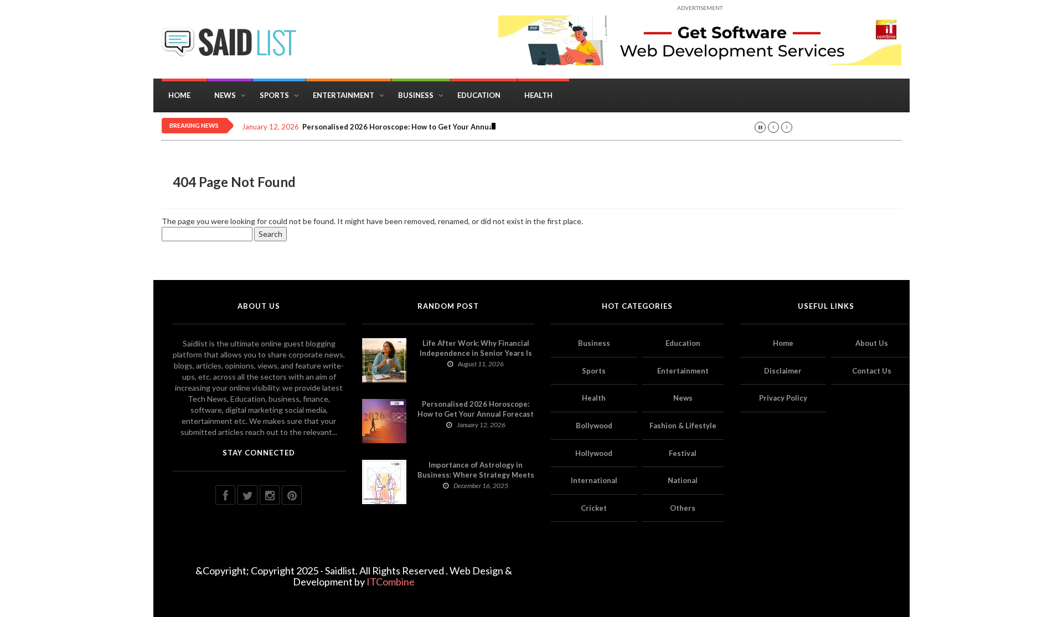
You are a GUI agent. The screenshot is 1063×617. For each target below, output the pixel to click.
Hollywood (593, 453)
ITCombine (391, 581)
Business (416, 95)
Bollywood (594, 425)
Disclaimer (783, 370)
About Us (871, 343)
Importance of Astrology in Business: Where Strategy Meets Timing (475, 474)
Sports (274, 95)
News (225, 95)
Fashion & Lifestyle (682, 425)
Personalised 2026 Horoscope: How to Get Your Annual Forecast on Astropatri (439, 127)
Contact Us (871, 370)
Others (682, 508)
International (594, 480)
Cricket (594, 508)
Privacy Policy (783, 397)
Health (538, 95)
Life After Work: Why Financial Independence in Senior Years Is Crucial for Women (476, 353)
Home (179, 95)
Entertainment (343, 95)
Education (478, 95)
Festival (682, 453)
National (683, 480)
